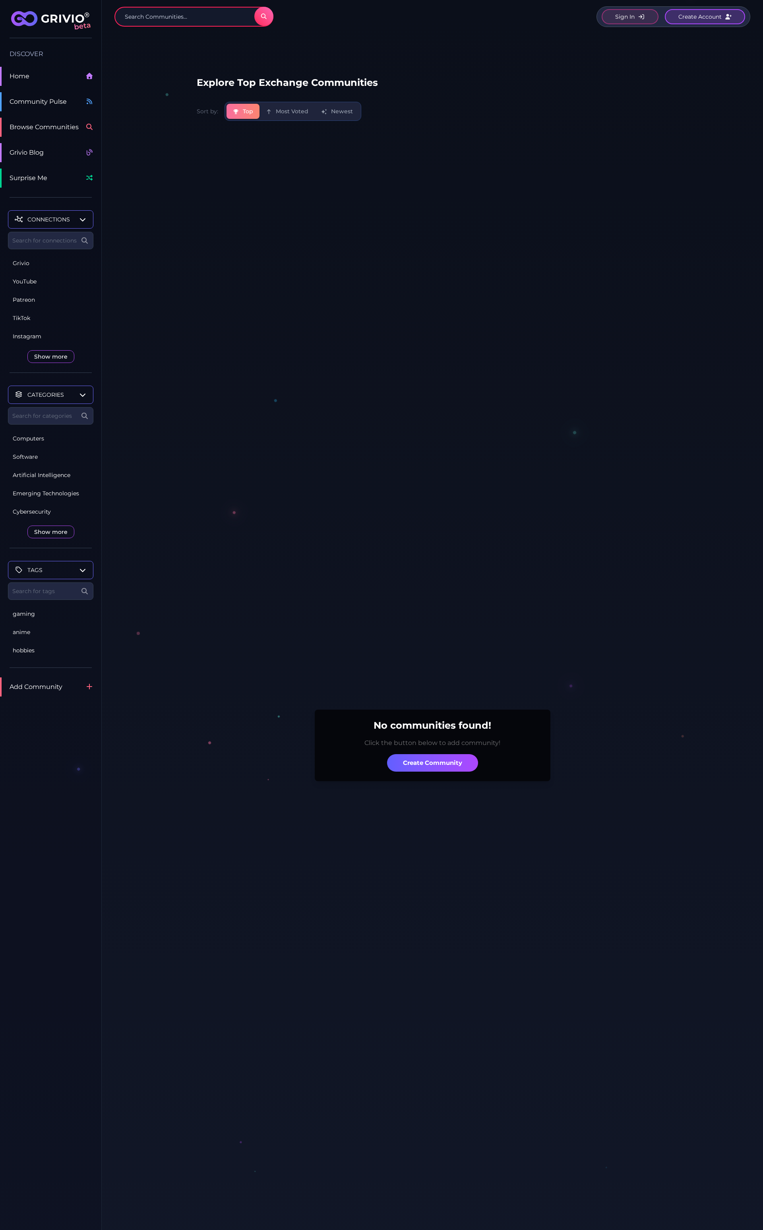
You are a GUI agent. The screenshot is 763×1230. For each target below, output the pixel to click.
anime (21, 632)
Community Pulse (38, 101)
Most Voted (291, 111)
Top (247, 111)
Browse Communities (44, 127)
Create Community (432, 762)
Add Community (36, 687)
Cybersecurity (32, 511)
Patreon (24, 299)
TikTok (21, 318)
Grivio (21, 263)
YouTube (25, 281)
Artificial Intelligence (41, 475)
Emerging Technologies (46, 493)
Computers (28, 438)
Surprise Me (28, 178)
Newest (341, 111)
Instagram (27, 336)
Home (19, 76)
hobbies (24, 650)
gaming (24, 613)
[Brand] (51, 24)
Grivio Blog (27, 152)
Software (25, 456)
